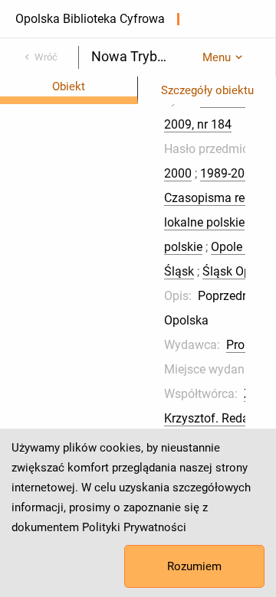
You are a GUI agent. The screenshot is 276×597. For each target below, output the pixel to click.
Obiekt (68, 86)
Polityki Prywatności (134, 527)
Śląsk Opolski (239, 271)
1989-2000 (229, 173)
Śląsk (179, 271)
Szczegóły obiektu (207, 90)
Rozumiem (194, 566)
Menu (216, 57)
